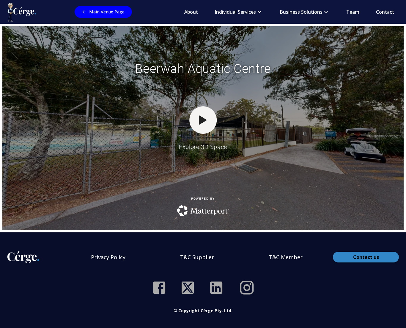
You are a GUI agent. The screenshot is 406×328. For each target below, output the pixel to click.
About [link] (191, 12)
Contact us (366, 257)
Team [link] (352, 12)
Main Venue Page (107, 12)
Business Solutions (301, 12)
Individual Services (235, 12)
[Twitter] (187, 287)
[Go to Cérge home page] (23, 11)
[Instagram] (246, 287)
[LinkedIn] (216, 287)
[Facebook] (159, 287)
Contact (385, 12)
